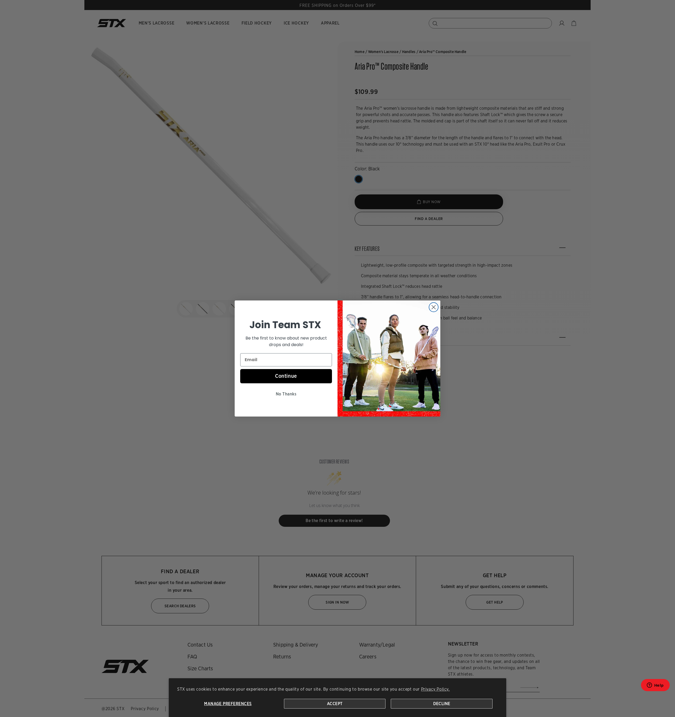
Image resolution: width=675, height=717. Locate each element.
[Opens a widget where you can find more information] (655, 687)
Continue (286, 376)
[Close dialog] (433, 307)
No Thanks (286, 393)
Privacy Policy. (435, 689)
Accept (335, 703)
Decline (441, 703)
